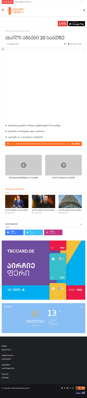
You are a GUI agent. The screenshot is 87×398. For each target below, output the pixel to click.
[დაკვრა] (8, 144)
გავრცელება (6, 359)
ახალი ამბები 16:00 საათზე (43, 210)
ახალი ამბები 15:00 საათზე (70, 210)
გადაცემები (6, 365)
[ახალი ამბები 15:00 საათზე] (70, 201)
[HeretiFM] (17, 10)
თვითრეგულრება (8, 368)
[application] (43, 144)
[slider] (77, 144)
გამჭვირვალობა (8, 355)
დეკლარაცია (6, 350)
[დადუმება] (72, 144)
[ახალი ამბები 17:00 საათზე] (16, 201)
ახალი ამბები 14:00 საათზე (24, 2)
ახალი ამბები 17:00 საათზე (16, 210)
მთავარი (10, 31)
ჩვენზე (4, 346)
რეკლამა (5, 374)
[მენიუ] (3, 11)
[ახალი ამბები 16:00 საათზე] (43, 201)
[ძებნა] (84, 11)
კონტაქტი (5, 378)
